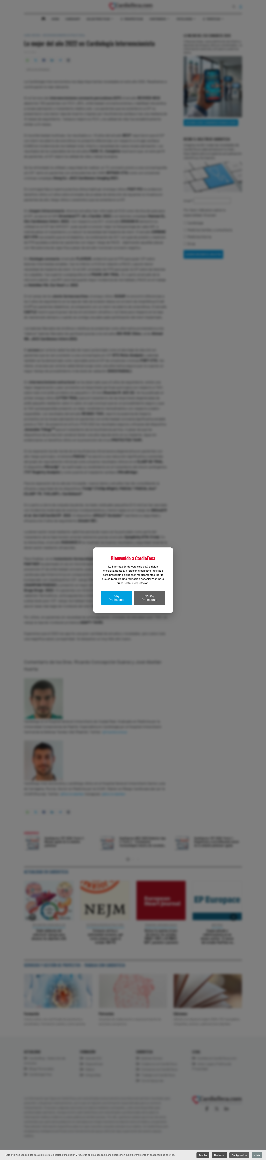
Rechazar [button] (219, 1155)
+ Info (257, 1155)
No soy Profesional (149, 597)
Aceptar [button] (203, 1155)
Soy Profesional (116, 597)
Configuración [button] (239, 1155)
